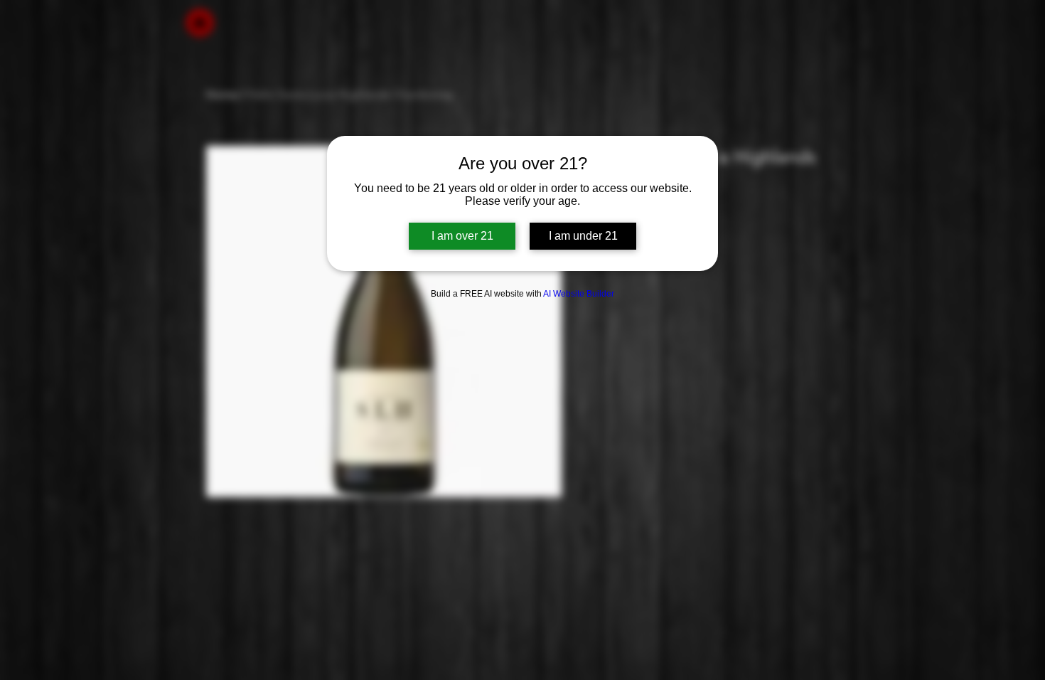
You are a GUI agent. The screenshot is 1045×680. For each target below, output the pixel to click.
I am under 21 (583, 236)
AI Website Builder (578, 294)
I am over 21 (462, 236)
